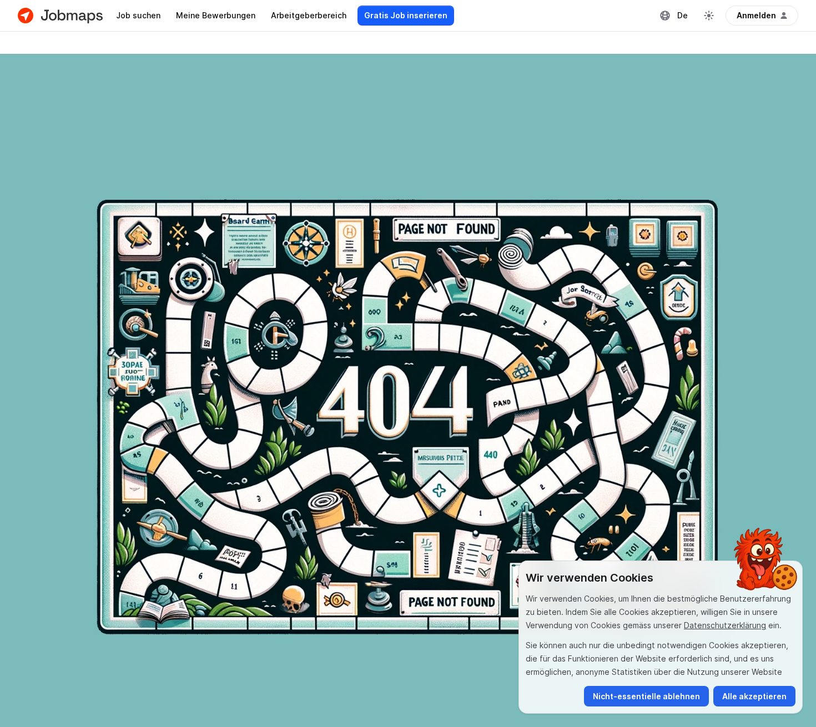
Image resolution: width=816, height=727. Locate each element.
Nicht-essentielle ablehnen (646, 696)
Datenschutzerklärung (725, 625)
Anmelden (756, 15)
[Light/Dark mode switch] (709, 16)
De (682, 15)
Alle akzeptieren (754, 696)
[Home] (60, 15)
